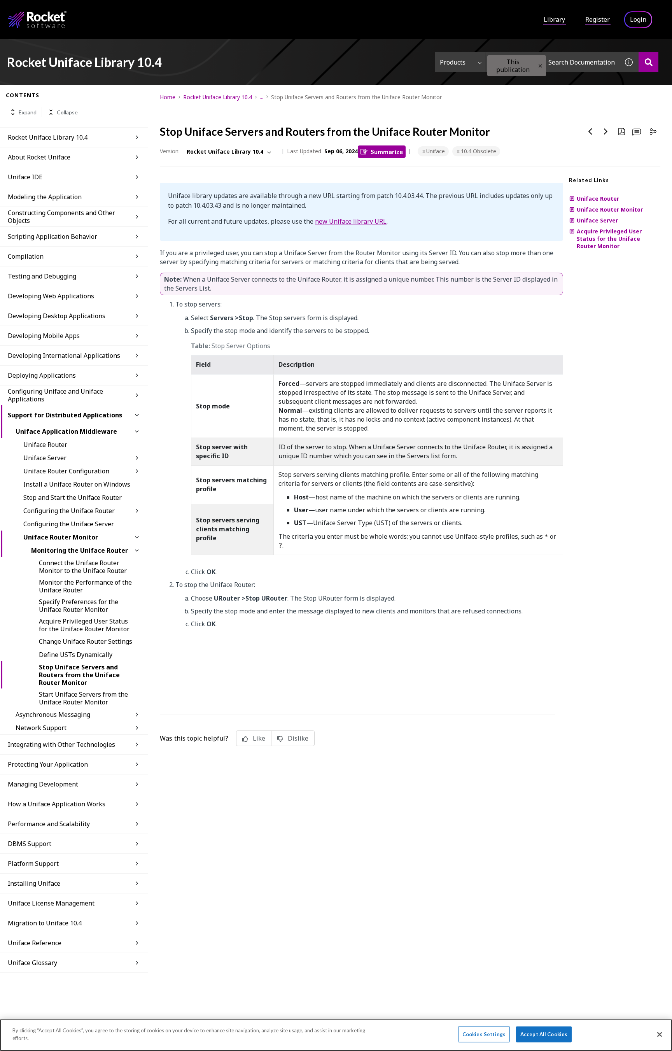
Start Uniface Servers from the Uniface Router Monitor (83, 698)
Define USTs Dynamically (75, 654)
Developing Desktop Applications (56, 316)
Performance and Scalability (49, 824)
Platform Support (33, 863)
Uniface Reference (34, 943)
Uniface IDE (25, 177)
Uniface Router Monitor (60, 537)
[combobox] (552, 62)
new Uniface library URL (351, 221)
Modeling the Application (45, 197)
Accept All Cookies (543, 1034)
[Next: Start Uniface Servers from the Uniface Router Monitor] (606, 131)
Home (167, 97)
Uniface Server (44, 458)
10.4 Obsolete (478, 151)
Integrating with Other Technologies (61, 744)
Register (597, 19)
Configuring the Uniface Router (69, 510)
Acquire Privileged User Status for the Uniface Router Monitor (84, 625)
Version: (170, 151)
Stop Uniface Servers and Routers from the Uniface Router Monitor (79, 675)
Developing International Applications (64, 355)
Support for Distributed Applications (65, 415)
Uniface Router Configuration (66, 471)
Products (453, 62)
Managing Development (43, 784)
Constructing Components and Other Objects (61, 216)
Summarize (387, 151)
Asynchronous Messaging (53, 714)
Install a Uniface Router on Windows (76, 484)
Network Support (41, 727)
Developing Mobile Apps (44, 335)
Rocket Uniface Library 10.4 (48, 137)
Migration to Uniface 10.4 (45, 923)
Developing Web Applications (51, 296)
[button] (540, 66)
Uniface (435, 151)
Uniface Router (45, 444)
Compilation (26, 256)
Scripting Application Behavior (52, 236)
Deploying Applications (42, 375)
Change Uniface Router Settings (85, 641)
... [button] (261, 97)
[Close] (659, 1034)
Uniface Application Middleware (66, 431)
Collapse (67, 112)
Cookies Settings (484, 1034)
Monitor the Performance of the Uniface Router (85, 586)
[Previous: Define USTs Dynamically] (590, 131)
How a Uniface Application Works (56, 804)
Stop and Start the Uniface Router (72, 497)
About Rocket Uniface (39, 157)
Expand (28, 112)
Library (554, 19)
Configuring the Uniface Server (68, 524)
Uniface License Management (51, 903)
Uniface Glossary (32, 962)
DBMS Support (29, 843)
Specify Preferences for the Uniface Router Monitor (78, 605)
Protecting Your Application (48, 764)
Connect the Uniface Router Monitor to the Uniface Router (83, 567)
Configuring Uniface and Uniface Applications (55, 395)
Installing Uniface (34, 883)
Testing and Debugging (42, 276)
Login (638, 19)
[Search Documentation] (648, 62)
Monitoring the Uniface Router (79, 550)
